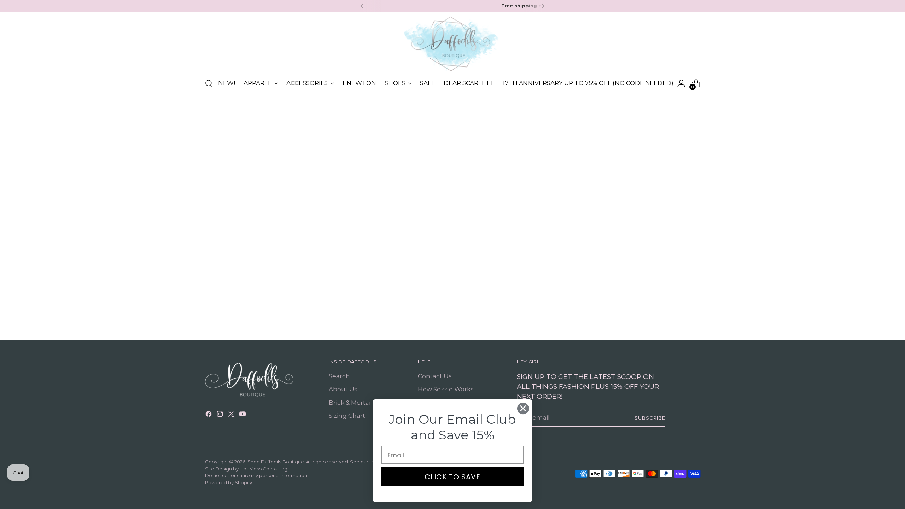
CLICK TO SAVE (452, 477)
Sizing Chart (347, 415)
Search (339, 376)
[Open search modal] (209, 83)
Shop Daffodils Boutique (275, 461)
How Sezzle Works (446, 389)
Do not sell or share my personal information (256, 475)
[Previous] (362, 6)
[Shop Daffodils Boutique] (452, 43)
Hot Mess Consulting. (264, 469)
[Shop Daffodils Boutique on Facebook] (209, 415)
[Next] (543, 6)
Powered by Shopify (228, 482)
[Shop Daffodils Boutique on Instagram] (220, 415)
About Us (343, 389)
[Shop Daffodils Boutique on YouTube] (243, 415)
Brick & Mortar (350, 402)
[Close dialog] (523, 408)
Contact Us (435, 376)
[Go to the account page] (681, 83)
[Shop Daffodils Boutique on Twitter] (232, 415)
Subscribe (650, 418)
